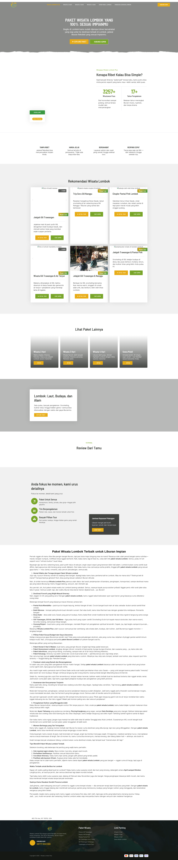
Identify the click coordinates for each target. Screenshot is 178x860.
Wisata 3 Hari (79, 4)
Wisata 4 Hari (91, 4)
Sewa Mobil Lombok (105, 4)
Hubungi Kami (41, 841)
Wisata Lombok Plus (53, 4)
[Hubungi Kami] (32, 843)
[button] (33, 200)
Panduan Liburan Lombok (123, 4)
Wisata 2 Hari (67, 4)
